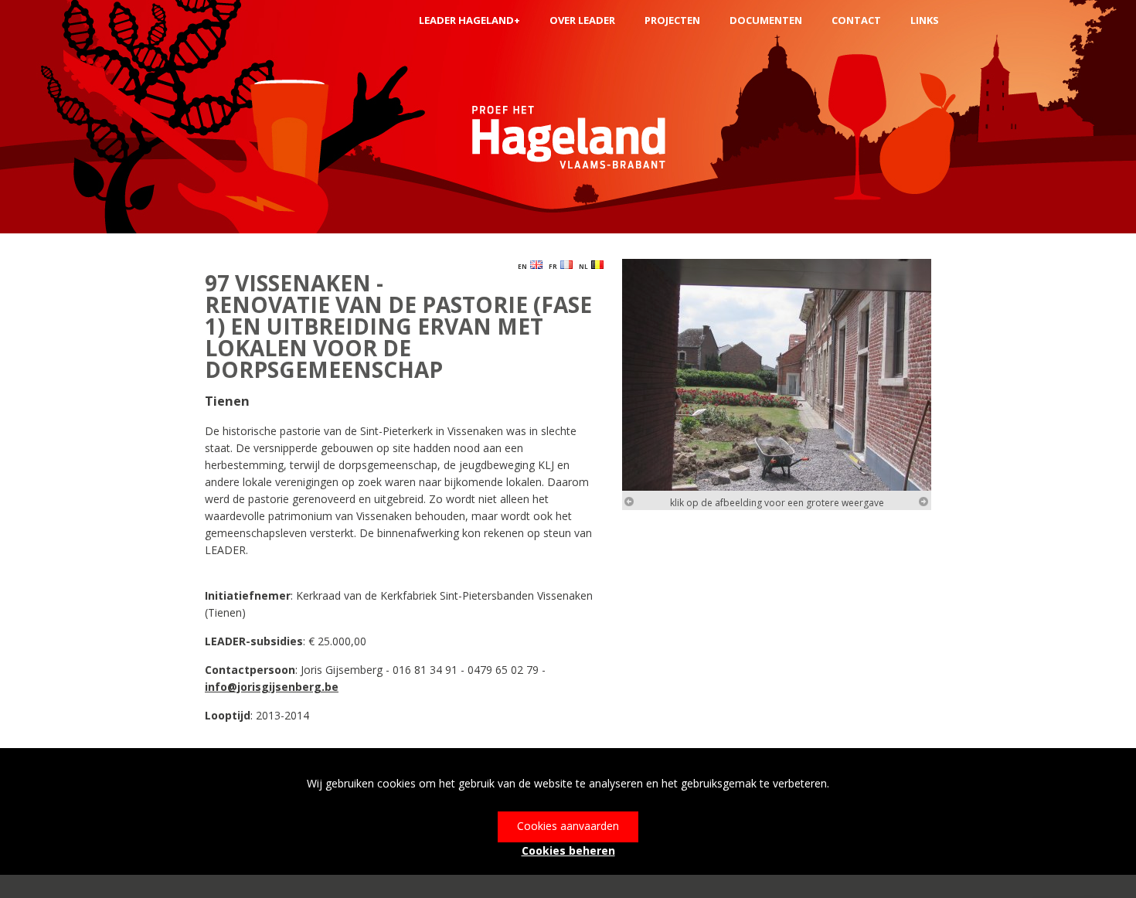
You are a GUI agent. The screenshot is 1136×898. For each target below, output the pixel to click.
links (924, 20)
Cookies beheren (568, 850)
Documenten (766, 20)
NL (585, 266)
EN (524, 266)
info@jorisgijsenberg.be (271, 686)
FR (554, 266)
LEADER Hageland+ (469, 20)
